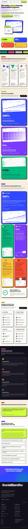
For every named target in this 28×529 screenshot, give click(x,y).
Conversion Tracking (17, 513)
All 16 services (25, 502)
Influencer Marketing (3, 508)
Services (14, 1)
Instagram (3, 499)
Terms (23, 527)
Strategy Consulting (17, 512)
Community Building (3, 509)
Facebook (7, 499)
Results (11, 1)
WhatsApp (17, 522)
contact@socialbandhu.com (15, 479)
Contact (2, 523)
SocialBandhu (5, 1)
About (17, 1)
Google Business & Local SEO (4, 513)
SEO (1, 512)
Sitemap (26, 527)
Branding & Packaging (17, 508)
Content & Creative (17, 509)
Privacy (21, 527)
